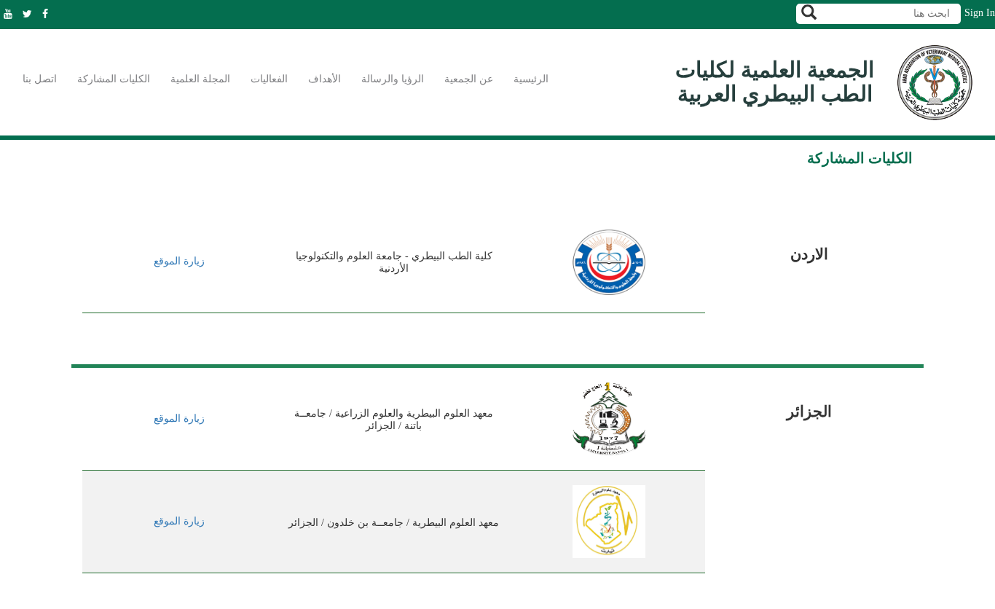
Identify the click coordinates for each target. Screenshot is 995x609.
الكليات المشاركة (113, 79)
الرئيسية (531, 79)
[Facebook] (48, 14)
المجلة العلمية (200, 79)
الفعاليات (269, 79)
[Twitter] (31, 14)
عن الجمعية (468, 79)
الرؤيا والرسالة (392, 79)
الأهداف (324, 79)
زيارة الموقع (179, 261)
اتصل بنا (40, 79)
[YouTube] (12, 14)
